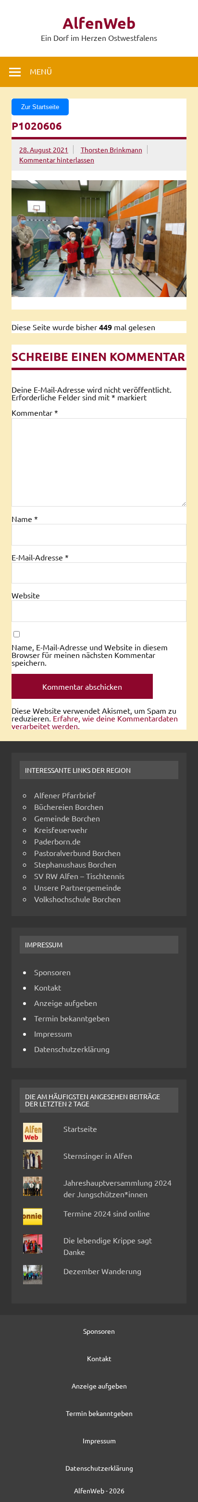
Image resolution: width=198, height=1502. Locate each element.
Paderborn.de (57, 841)
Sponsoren (52, 972)
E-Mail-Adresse (40, 557)
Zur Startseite (40, 107)
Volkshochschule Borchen (77, 899)
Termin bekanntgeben (72, 1018)
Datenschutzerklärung (72, 1049)
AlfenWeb (99, 23)
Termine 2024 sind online (106, 1213)
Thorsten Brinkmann (111, 149)
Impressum (53, 1033)
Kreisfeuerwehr (60, 829)
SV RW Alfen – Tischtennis (79, 876)
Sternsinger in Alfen (97, 1155)
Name (25, 518)
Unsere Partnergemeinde (77, 887)
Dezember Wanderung (102, 1271)
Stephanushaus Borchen (75, 864)
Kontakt (47, 987)
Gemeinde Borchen (67, 818)
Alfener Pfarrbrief (65, 795)
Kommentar (35, 412)
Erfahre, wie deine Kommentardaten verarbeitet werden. (95, 722)
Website (26, 595)
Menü (41, 71)
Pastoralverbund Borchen (77, 852)
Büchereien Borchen (68, 806)
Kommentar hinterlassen (56, 159)
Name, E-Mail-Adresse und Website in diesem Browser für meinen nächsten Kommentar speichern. (90, 654)
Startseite (80, 1128)
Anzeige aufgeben (65, 1002)
